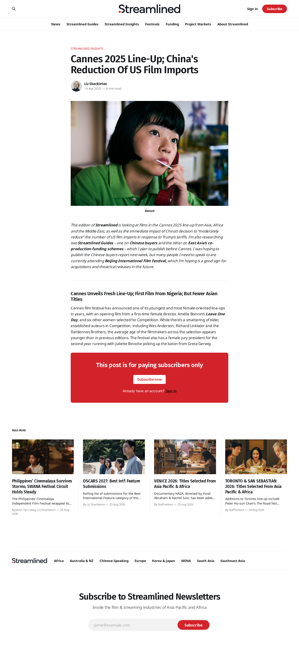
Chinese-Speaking (114, 560)
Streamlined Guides (82, 24)
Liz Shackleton (95, 84)
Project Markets (198, 24)
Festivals (152, 24)
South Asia (205, 560)
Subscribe (274, 9)
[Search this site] (14, 8)
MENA (186, 560)
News (55, 24)
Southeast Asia (232, 560)
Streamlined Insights (122, 24)
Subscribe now (149, 379)
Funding (172, 24)
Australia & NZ (81, 560)
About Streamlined (232, 24)
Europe (140, 560)
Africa (59, 560)
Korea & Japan (163, 560)
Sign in (252, 9)
